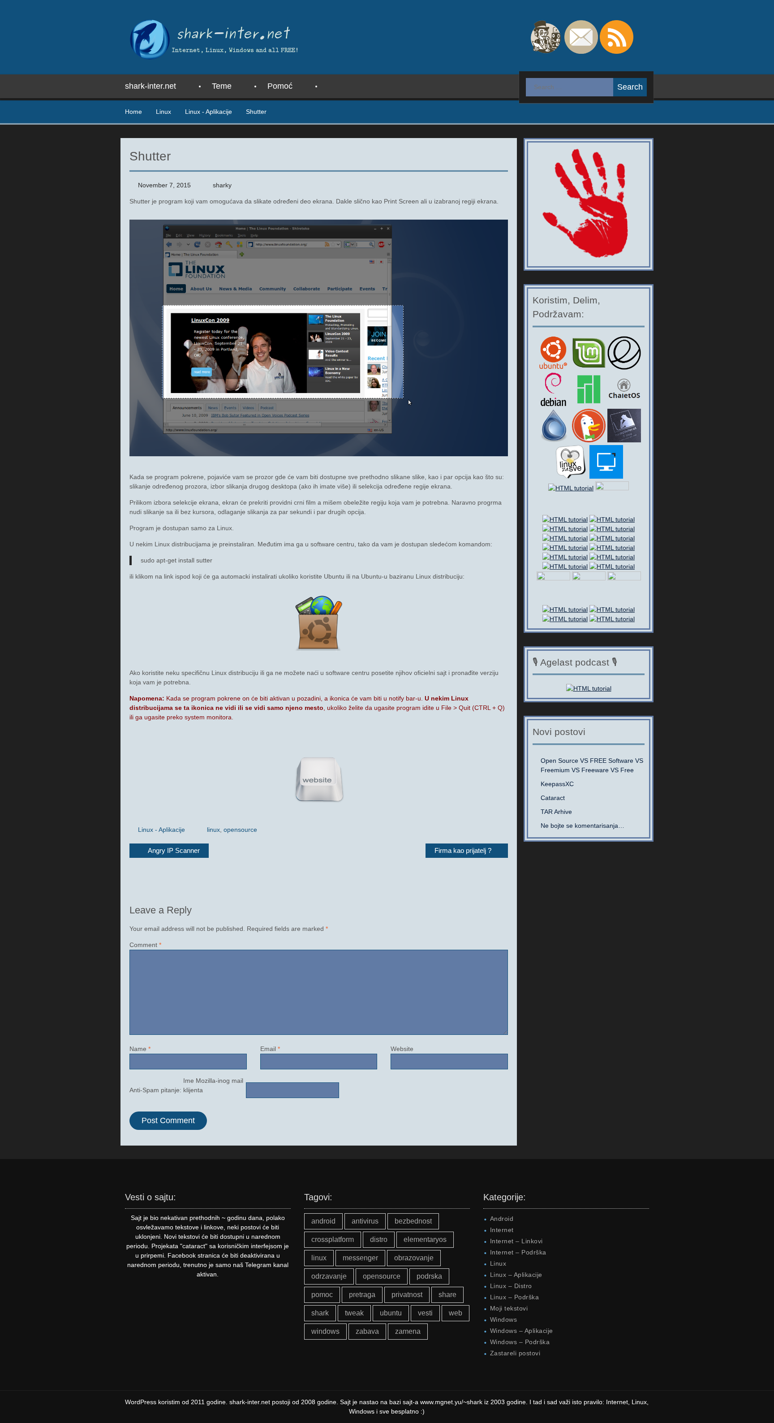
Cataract (553, 797)
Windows (503, 1319)
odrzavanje (329, 1276)
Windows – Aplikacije (521, 1330)
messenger (360, 1258)
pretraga (362, 1294)
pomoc (322, 1294)
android (323, 1221)
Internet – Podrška (518, 1252)
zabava (367, 1331)
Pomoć (279, 86)
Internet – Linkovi (516, 1241)
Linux (498, 1263)
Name (139, 1048)
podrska (429, 1276)
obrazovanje (414, 1258)
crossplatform (332, 1239)
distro (378, 1239)
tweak (354, 1313)
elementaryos (425, 1239)
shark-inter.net (150, 86)
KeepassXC (557, 783)
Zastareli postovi (515, 1353)
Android (502, 1218)
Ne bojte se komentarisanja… (582, 825)
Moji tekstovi (509, 1308)
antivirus (365, 1221)
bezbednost (413, 1221)
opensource (240, 829)
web (455, 1313)
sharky (222, 185)
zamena (408, 1331)
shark (320, 1313)
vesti (425, 1313)
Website (402, 1048)
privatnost (406, 1294)
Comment (145, 944)
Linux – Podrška (514, 1297)
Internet (502, 1229)
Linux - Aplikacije (161, 829)
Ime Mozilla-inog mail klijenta (213, 1085)
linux (213, 829)
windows (325, 1331)
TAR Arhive (556, 811)
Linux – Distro (511, 1285)
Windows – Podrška (520, 1341)
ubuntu (391, 1313)
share (447, 1294)
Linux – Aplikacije (516, 1274)
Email (270, 1048)
